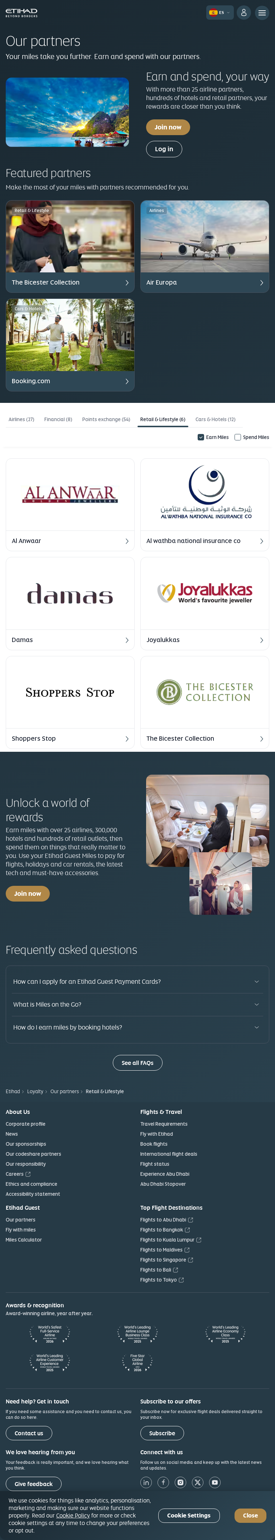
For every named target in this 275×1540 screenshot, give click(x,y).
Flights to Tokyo (158, 1280)
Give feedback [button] (34, 1484)
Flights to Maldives (161, 1250)
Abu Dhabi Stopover (163, 1184)
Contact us (29, 1433)
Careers (15, 1174)
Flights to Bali (155, 1270)
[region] (137, 1515)
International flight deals (168, 1154)
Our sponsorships (26, 1144)
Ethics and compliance (31, 1184)
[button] (70, 246)
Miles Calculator (24, 1240)
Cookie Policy (73, 1515)
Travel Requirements (164, 1124)
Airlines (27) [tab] (21, 419)
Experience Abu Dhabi (164, 1174)
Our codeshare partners (33, 1154)
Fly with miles (21, 1229)
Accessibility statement (33, 1194)
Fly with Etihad (156, 1134)
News (12, 1134)
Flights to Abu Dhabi (163, 1219)
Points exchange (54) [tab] (106, 419)
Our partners (20, 1219)
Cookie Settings (189, 1515)
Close (250, 1515)
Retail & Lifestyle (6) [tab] (162, 419)
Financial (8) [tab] (58, 419)
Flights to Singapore (163, 1260)
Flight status (154, 1164)
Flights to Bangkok (161, 1229)
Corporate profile (25, 1124)
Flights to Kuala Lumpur (167, 1240)
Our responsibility (26, 1164)
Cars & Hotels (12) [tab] (216, 419)
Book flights (154, 1144)
